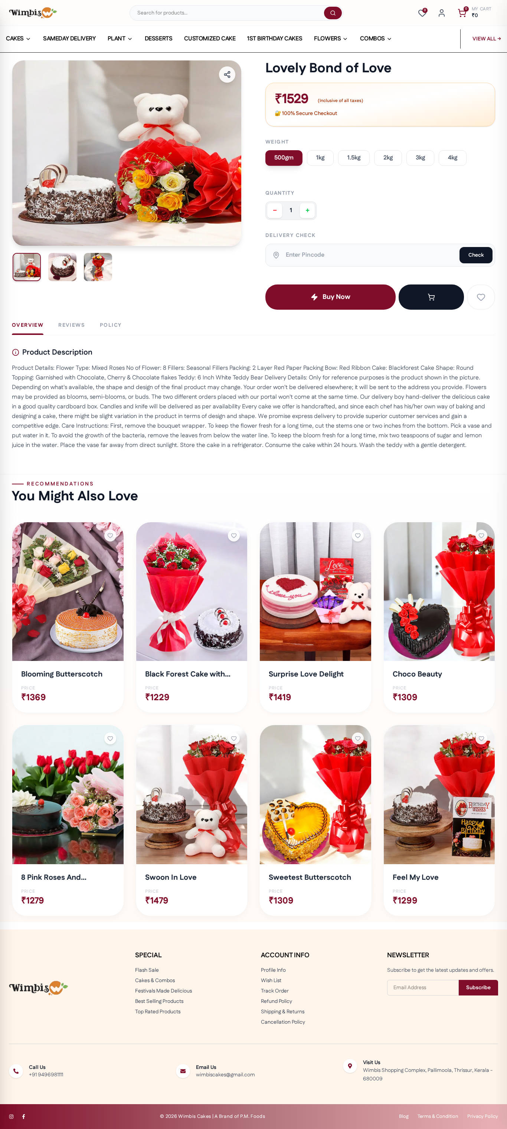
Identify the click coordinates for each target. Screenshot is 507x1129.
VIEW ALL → (486, 39)
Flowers (327, 39)
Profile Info (273, 970)
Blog (404, 1116)
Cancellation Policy (283, 1022)
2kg (388, 158)
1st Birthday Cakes (274, 39)
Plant (116, 39)
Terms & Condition (438, 1116)
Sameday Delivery (69, 39)
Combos (372, 39)
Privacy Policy (482, 1116)
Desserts (159, 39)
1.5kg (353, 158)
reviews (71, 325)
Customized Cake (209, 39)
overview (27, 325)
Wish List (271, 980)
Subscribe (478, 987)
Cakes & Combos (155, 980)
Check (476, 255)
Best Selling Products (159, 1001)
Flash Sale (147, 970)
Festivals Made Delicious (163, 991)
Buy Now (336, 297)
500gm (284, 158)
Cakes (15, 39)
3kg (420, 158)
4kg (452, 158)
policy (110, 325)
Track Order (275, 991)
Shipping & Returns (282, 1012)
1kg (320, 158)
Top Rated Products (157, 1012)
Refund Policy (276, 1001)
